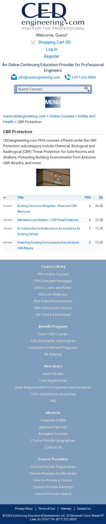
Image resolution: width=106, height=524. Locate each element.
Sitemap (66, 508)
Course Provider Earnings (53, 487)
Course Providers (53, 459)
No (4, 197)
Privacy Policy (24, 508)
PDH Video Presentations (53, 301)
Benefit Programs (53, 327)
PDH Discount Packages (53, 281)
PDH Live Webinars (53, 294)
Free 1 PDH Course (53, 334)
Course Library (53, 267)
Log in (51, 49)
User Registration (53, 381)
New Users (53, 366)
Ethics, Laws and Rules (53, 288)
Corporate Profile (53, 420)
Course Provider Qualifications (53, 474)
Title (20, 197)
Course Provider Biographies (53, 441)
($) (101, 197)
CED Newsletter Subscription (53, 341)
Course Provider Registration (53, 467)
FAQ (53, 401)
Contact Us (53, 447)
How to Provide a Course (53, 480)
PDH (88, 197)
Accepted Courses (53, 434)
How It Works (53, 374)
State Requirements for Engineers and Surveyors (53, 387)
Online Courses (61, 116)
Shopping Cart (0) (54, 42)
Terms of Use (46, 508)
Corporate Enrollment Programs (53, 348)
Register (51, 56)
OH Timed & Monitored (53, 315)
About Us (53, 413)
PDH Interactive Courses (53, 308)
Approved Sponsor (53, 427)
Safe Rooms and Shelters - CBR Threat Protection (47, 220)
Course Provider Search (53, 494)
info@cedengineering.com (39, 77)
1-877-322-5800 (84, 77)
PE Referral (53, 354)
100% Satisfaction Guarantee (53, 394)
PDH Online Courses (53, 274)
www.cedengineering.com (24, 116)
